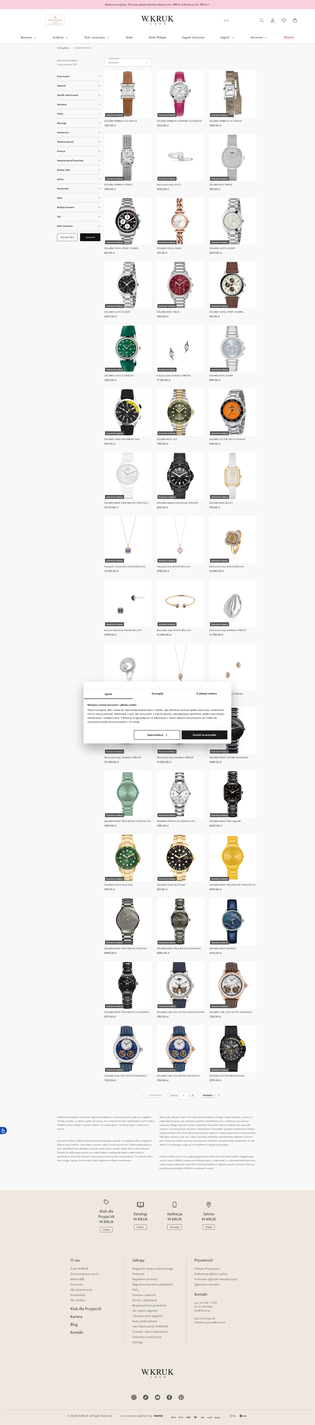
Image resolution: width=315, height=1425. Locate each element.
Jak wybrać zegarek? (145, 1310)
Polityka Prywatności (207, 1268)
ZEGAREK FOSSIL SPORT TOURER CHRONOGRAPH (121, 248)
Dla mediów (77, 1300)
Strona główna (63, 47)
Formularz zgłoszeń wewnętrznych (215, 1279)
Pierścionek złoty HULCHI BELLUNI (226, 566)
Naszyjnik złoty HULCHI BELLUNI (173, 566)
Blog (74, 1324)
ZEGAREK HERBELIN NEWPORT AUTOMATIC (179, 120)
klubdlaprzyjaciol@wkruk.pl (209, 1322)
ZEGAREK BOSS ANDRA (221, 375)
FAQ (135, 1289)
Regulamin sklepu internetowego (152, 1268)
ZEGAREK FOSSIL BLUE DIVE (118, 884)
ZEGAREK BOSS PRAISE (220, 184)
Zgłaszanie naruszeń (206, 1284)
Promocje (138, 1274)
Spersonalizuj (155, 734)
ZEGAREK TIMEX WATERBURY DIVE (122, 439)
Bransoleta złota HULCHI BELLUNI (174, 630)
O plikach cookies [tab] (206, 693)
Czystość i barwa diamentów (150, 1331)
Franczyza (76, 1284)
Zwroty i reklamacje (144, 1300)
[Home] (157, 20)
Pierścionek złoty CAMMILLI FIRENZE (227, 630)
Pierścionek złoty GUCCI (169, 184)
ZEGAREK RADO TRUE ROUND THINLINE (125, 948)
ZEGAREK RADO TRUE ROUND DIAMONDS (179, 948)
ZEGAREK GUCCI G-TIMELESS (119, 375)
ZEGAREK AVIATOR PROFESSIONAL (227, 1075)
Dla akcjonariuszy (81, 1289)
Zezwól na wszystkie (204, 734)
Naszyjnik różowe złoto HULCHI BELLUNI (124, 566)
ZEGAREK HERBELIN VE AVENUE (120, 120)
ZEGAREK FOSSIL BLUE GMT (171, 884)
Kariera (76, 1316)
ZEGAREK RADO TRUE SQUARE (225, 821)
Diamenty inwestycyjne (146, 1337)
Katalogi (137, 1342)
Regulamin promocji (145, 1279)
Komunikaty (77, 1295)
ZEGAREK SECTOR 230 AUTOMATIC (227, 439)
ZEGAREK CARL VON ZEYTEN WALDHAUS (230, 1012)
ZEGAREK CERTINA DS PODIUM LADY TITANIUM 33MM (176, 821)
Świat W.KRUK (79, 1268)
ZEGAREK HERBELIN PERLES (118, 184)
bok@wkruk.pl (202, 1310)
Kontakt (76, 1332)
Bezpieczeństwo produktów (149, 1305)
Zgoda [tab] (108, 694)
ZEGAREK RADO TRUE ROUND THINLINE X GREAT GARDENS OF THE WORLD (126, 503)
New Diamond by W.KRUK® (150, 1326)
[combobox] (128, 62)
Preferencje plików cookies (211, 1274)
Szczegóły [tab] (158, 693)
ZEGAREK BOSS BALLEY (221, 502)
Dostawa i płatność (144, 1295)
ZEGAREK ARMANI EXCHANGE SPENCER (177, 502)
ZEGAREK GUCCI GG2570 (222, 248)
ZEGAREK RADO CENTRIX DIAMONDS (228, 757)
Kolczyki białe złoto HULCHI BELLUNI (123, 630)
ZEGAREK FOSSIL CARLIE (169, 248)
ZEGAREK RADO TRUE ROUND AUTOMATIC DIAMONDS (126, 1012)
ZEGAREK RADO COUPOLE (222, 948)
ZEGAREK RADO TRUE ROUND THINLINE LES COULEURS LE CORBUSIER (127, 821)
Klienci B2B (77, 1279)
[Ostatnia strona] (219, 1095)
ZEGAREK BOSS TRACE (168, 311)
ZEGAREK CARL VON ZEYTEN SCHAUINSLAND (180, 1012)
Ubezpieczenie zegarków (147, 1316)
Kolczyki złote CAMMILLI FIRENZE (174, 375)
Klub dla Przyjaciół (85, 1308)
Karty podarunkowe (144, 1321)
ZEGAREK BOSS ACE (167, 439)
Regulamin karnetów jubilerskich (152, 1284)
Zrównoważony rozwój (84, 1274)
